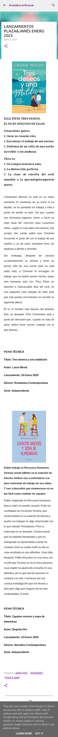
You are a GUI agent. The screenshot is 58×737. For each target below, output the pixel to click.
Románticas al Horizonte (21, 5)
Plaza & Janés (12, 678)
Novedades (37, 673)
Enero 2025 (21, 673)
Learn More (24, 733)
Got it (39, 733)
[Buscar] (53, 5)
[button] (6, 46)
